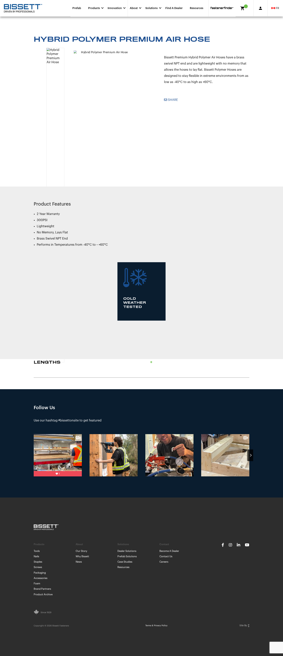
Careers (163, 562)
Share (172, 99)
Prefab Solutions (127, 556)
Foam (37, 583)
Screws (38, 567)
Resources (196, 8)
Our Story (81, 551)
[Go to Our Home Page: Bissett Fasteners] (23, 8)
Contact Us (165, 556)
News (79, 562)
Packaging (40, 572)
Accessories (40, 578)
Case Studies (124, 562)
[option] (103, 104)
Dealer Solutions (126, 551)
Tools (37, 551)
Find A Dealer (174, 8)
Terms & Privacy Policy (156, 625)
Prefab (76, 8)
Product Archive (43, 594)
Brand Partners (42, 589)
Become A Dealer (169, 551)
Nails (36, 556)
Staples (38, 562)
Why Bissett (82, 556)
